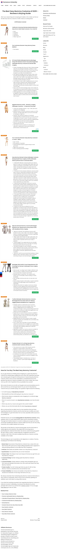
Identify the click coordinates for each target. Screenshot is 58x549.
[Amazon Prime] (37, 129)
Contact (45, 20)
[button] (31, 5)
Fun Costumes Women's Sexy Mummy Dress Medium (23, 46)
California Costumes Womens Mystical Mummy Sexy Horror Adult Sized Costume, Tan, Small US (24, 28)
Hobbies (46, 63)
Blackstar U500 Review (48, 28)
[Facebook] (1, 273)
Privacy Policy (46, 15)
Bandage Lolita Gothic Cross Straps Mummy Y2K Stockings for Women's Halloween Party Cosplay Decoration (25, 266)
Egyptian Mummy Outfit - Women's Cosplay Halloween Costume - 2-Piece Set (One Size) (24, 105)
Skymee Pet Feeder (48, 26)
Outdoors (46, 65)
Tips (45, 58)
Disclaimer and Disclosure (49, 13)
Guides (19, 5)
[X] (1, 274)
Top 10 (23, 5)
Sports (44, 60)
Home (2, 5)
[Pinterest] (1, 276)
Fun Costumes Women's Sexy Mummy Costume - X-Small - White (25, 138)
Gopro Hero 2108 (47, 30)
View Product (35, 38)
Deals (15, 5)
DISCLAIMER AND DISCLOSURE (49, 5)
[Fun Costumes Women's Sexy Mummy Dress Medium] (6, 49)
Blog (11, 5)
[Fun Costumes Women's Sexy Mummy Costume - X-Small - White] (6, 141)
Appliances (46, 56)
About (44, 17)
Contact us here (25, 485)
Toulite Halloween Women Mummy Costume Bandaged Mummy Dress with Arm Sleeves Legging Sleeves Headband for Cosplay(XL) (24, 300)
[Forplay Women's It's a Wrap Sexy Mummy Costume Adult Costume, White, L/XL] (6, 347)
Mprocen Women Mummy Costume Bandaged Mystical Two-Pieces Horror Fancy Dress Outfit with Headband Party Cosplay (24, 227)
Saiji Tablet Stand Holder (49, 33)
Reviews (6, 5)
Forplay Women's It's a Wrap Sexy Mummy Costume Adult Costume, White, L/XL (23, 344)
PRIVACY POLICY (47, 71)
